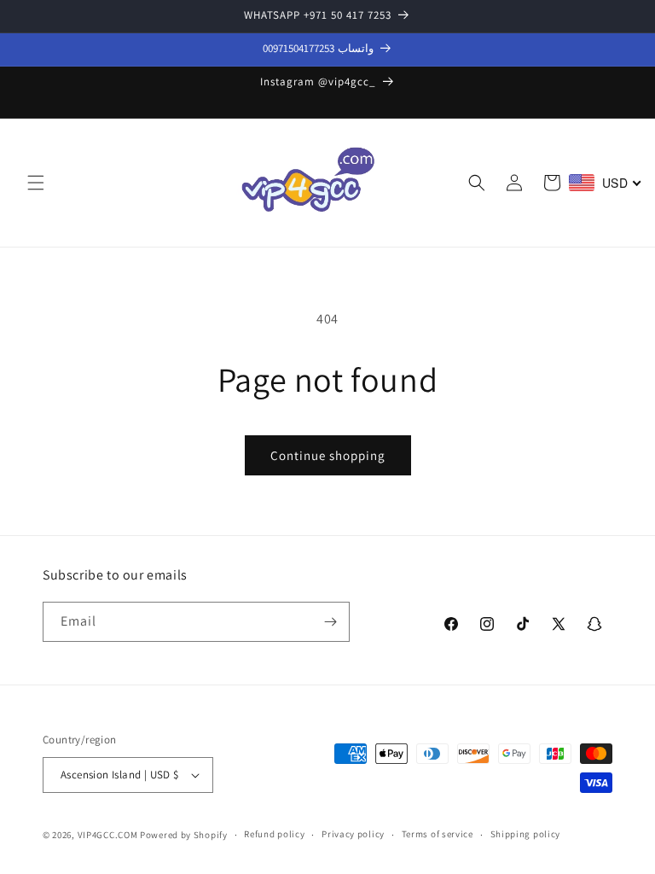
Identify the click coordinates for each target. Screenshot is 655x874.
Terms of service (437, 834)
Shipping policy (525, 834)
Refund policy (274, 834)
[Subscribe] (330, 622)
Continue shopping (327, 455)
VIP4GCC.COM (108, 835)
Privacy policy (353, 834)
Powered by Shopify (184, 835)
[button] (36, 182)
